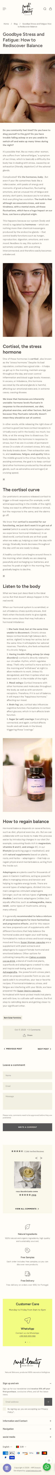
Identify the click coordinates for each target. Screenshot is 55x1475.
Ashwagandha (10, 972)
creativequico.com (33, 1471)
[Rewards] (7, 1468)
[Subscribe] (48, 1402)
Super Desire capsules (29, 990)
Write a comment (27, 1127)
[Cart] (50, 9)
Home (6, 24)
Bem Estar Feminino (12, 1018)
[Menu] (4, 9)
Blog (15, 24)
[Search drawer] (45, 9)
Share (29, 1035)
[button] (37, 1158)
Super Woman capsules (33, 942)
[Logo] (27, 9)
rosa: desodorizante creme (27, 1191)
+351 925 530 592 (27, 1336)
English (6, 1447)
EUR (22, 1447)
